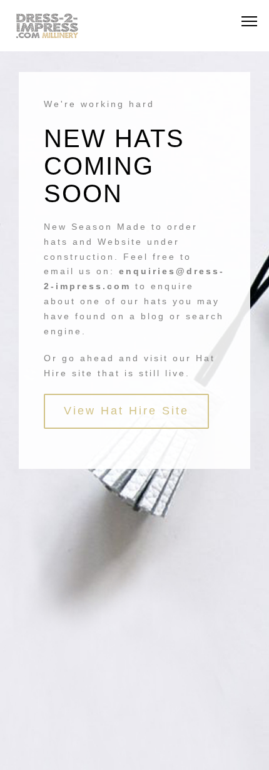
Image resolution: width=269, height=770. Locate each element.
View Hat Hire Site (126, 410)
